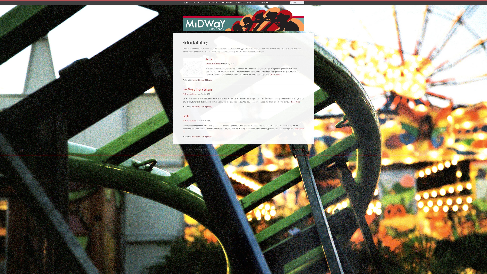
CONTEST (240, 3)
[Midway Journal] (243, 29)
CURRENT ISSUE (199, 3)
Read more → (276, 74)
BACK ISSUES (214, 3)
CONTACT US (264, 3)
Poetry (209, 80)
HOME (186, 3)
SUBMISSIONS (227, 3)
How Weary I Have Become (197, 89)
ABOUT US (251, 3)
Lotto (209, 59)
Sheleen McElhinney (213, 63)
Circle (186, 116)
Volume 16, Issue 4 (199, 80)
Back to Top (297, 149)
